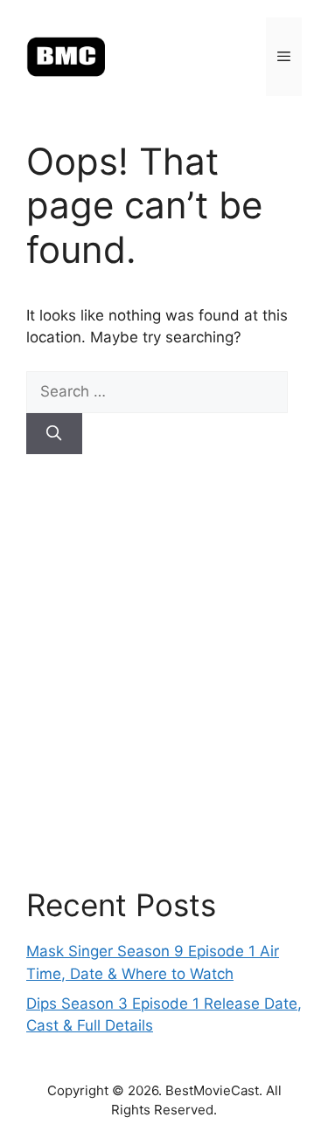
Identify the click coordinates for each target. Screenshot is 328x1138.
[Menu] (284, 56)
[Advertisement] (164, 670)
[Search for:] (157, 391)
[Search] (54, 434)
